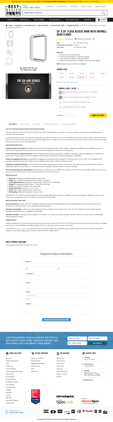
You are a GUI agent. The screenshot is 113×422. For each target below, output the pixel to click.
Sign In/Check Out (62, 371)
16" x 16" (103, 73)
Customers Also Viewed (51, 124)
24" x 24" (82, 77)
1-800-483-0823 (31, 8)
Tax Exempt (74, 6)
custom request (21, 229)
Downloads (36, 124)
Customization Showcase (14, 371)
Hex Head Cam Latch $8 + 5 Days (75, 107)
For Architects (10, 377)
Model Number (39, 20)
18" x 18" (61, 77)
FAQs (32, 369)
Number (28, 299)
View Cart (59, 369)
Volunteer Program (12, 400)
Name (28, 262)
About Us (9, 358)
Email (28, 283)
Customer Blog (11, 369)
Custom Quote (54, 20)
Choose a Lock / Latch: (69, 88)
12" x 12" (82, 73)
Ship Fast (9, 398)
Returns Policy (35, 361)
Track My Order (62, 6)
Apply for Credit (61, 374)
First (27, 269)
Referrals (9, 392)
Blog (7, 363)
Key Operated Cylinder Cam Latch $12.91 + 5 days (80, 97)
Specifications (25, 124)
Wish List (59, 377)
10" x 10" (72, 73)
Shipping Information (38, 363)
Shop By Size (24, 20)
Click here (73, 82)
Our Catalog (10, 384)
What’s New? (10, 403)
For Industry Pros (72, 20)
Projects (8, 390)
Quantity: (60, 115)
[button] (83, 39)
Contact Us (49, 6)
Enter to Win (10, 374)
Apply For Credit (86, 6)
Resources (88, 20)
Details (29, 304)
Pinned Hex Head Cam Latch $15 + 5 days (77, 102)
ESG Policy (34, 371)
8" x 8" (61, 73)
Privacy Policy (35, 366)
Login (103, 6)
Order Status (60, 361)
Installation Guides (12, 382)
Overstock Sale (11, 387)
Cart (103, 20)
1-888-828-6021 (89, 366)
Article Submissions (12, 361)
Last (58, 269)
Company (30, 274)
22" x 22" (71, 77)
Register (98, 6)
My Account (60, 358)
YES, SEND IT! (97, 343)
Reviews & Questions (69, 124)
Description (13, 124)
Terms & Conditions (37, 358)
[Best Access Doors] (13, 16)
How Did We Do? (11, 379)
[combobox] (69, 343)
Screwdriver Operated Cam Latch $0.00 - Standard (81, 92)
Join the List (60, 363)
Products (11, 20)
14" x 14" (92, 73)
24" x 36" (92, 77)
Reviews (8, 395)
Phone (28, 292)
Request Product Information (56, 320)
